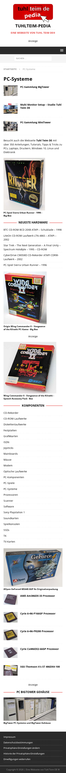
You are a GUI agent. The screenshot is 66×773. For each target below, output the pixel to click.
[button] (61, 50)
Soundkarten (11, 518)
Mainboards (11, 453)
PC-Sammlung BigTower (34, 87)
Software (9, 506)
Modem (8, 465)
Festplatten (10, 430)
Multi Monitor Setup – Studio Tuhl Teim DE (40, 106)
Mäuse (7, 459)
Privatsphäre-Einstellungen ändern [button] (22, 747)
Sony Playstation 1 (14, 512)
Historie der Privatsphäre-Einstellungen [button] (24, 753)
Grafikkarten (11, 436)
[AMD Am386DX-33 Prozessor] (11, 599)
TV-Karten (9, 541)
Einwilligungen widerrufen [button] (17, 759)
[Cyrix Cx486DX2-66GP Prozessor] (11, 652)
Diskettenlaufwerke (15, 424)
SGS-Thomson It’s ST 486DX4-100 (40, 666)
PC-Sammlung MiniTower (35, 122)
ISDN (6, 442)
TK (5, 535)
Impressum (9, 736)
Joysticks (8, 448)
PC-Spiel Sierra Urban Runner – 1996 (25, 265)
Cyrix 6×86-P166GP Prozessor (37, 613)
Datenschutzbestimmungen (18, 742)
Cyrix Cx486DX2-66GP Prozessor (39, 649)
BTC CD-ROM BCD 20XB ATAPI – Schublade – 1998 (33, 229)
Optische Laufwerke (15, 471)
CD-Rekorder (11, 412)
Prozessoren (11, 494)
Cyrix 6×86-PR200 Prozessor (37, 631)
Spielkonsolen (12, 524)
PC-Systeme (10, 489)
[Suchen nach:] (33, 58)
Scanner (8, 500)
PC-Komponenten (14, 477)
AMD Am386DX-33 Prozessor (37, 595)
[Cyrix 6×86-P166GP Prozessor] (11, 617)
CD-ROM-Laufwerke (15, 418)
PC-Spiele (9, 483)
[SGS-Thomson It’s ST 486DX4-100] (11, 670)
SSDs (6, 530)
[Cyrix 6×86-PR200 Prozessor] (11, 635)
